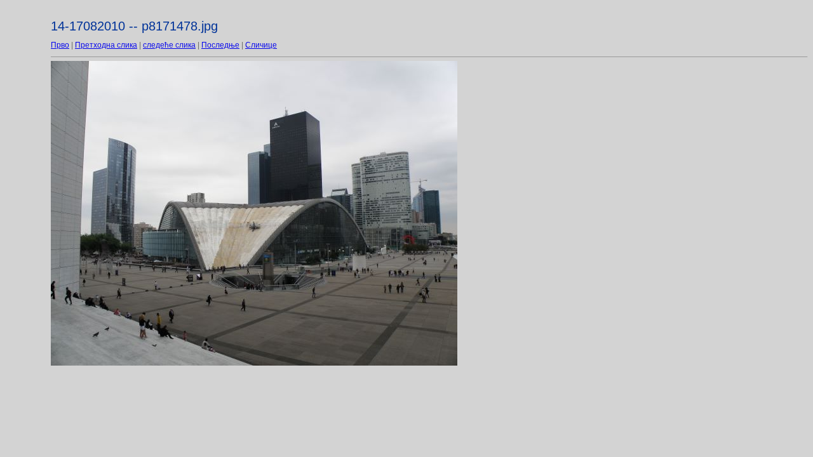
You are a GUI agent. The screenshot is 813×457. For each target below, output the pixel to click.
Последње (220, 45)
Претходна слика (106, 45)
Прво (60, 45)
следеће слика (169, 45)
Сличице (261, 45)
